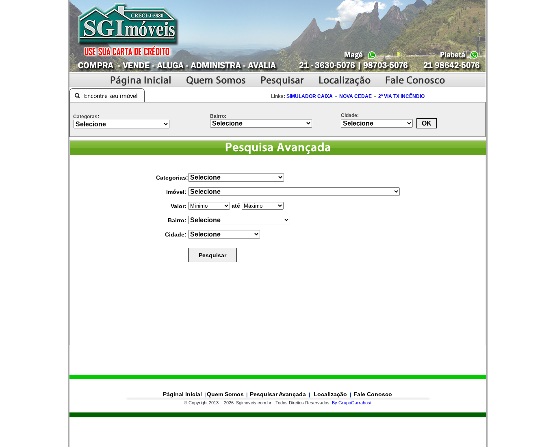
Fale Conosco (372, 394)
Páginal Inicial (182, 394)
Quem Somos (225, 394)
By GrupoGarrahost (351, 402)
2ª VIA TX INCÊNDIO (401, 96)
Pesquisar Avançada (279, 394)
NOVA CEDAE (355, 96)
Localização (331, 394)
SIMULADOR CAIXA (309, 96)
